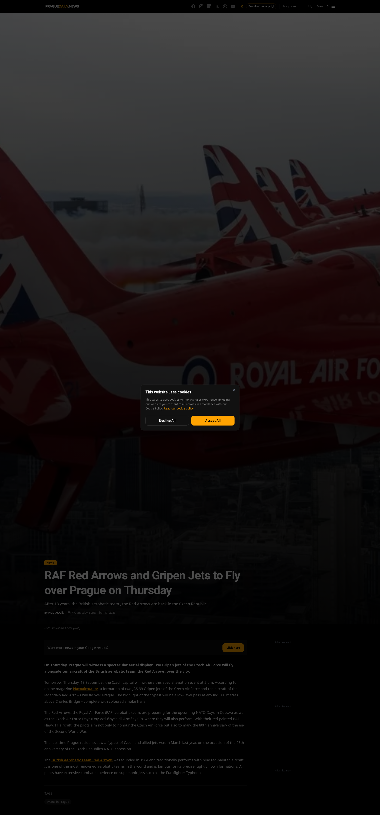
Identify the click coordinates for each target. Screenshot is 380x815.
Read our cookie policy (179, 408)
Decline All (167, 420)
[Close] (234, 390)
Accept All (213, 420)
